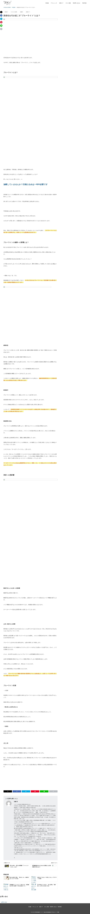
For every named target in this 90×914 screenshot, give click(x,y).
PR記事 (6, 11)
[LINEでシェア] (1, 25)
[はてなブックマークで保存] (1, 19)
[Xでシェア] (1, 12)
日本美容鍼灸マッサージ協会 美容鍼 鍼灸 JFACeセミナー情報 (46, 912)
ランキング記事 (14, 11)
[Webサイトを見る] (14, 857)
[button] (1, 29)
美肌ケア (28, 11)
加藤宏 (21, 11)
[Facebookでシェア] (1, 15)
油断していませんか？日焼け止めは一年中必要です (26, 184)
